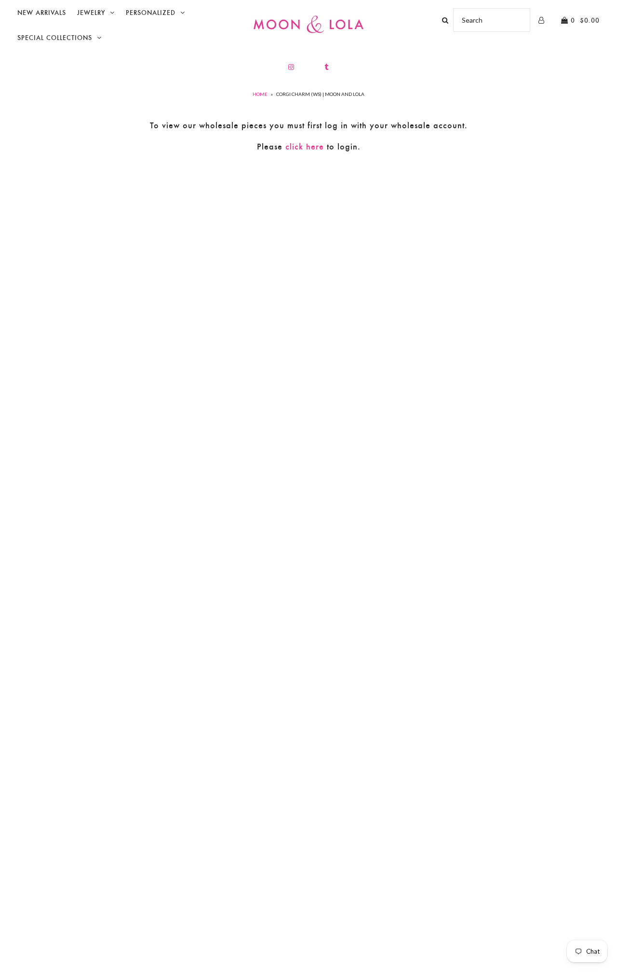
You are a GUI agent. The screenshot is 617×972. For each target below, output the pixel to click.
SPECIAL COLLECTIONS (54, 38)
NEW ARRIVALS (41, 13)
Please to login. (309, 146)
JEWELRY (91, 13)
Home (260, 94)
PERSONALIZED (150, 13)
